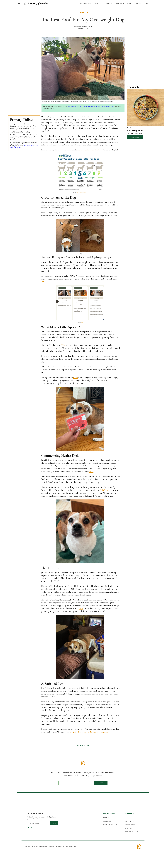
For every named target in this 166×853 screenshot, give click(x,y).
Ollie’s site (104, 490)
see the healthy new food (88, 150)
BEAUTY (129, 3)
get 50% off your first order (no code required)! (90, 732)
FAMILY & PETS (120, 3)
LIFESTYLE (97, 3)
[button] (19, 3)
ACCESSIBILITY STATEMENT (111, 824)
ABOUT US (106, 817)
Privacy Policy (58, 846)
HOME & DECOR (108, 3)
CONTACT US (107, 821)
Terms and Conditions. (70, 846)
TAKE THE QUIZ (135, 137)
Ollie (43, 281)
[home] (36, 3)
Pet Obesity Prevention (82, 192)
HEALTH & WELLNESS (85, 3)
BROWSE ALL (138, 3)
